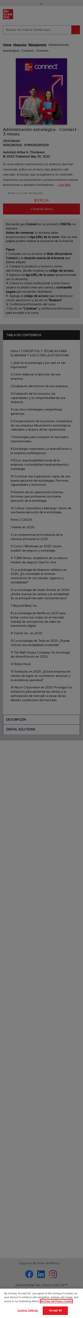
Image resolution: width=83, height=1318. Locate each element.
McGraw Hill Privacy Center (56, 1301)
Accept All (55, 1310)
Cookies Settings (27, 1310)
